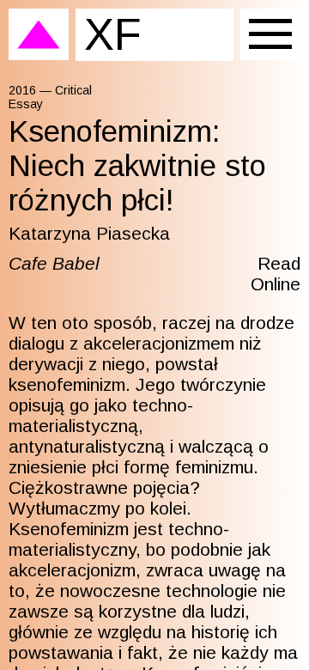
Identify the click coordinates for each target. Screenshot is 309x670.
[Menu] (270, 34)
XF (113, 34)
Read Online (275, 273)
